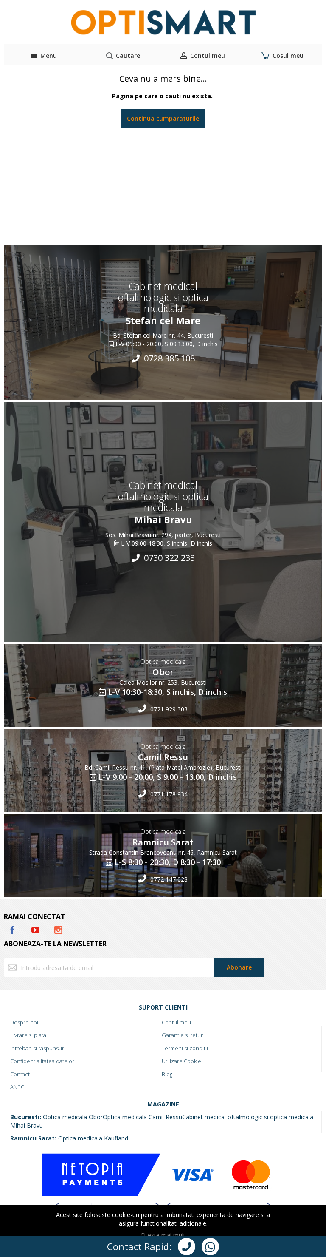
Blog (167, 1074)
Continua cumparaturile (163, 118)
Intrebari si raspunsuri (37, 1048)
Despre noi (24, 1022)
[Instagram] (58, 928)
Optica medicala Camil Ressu (142, 1117)
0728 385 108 (168, 358)
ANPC (17, 1087)
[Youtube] (36, 928)
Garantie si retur (182, 1035)
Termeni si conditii (185, 1048)
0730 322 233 (168, 557)
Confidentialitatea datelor (42, 1061)
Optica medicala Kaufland (93, 1138)
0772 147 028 (168, 879)
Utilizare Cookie (181, 1061)
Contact (20, 1074)
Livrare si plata (28, 1035)
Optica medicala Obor (73, 1117)
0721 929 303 (168, 709)
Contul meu (176, 1022)
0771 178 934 (168, 794)
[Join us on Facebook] (13, 928)
